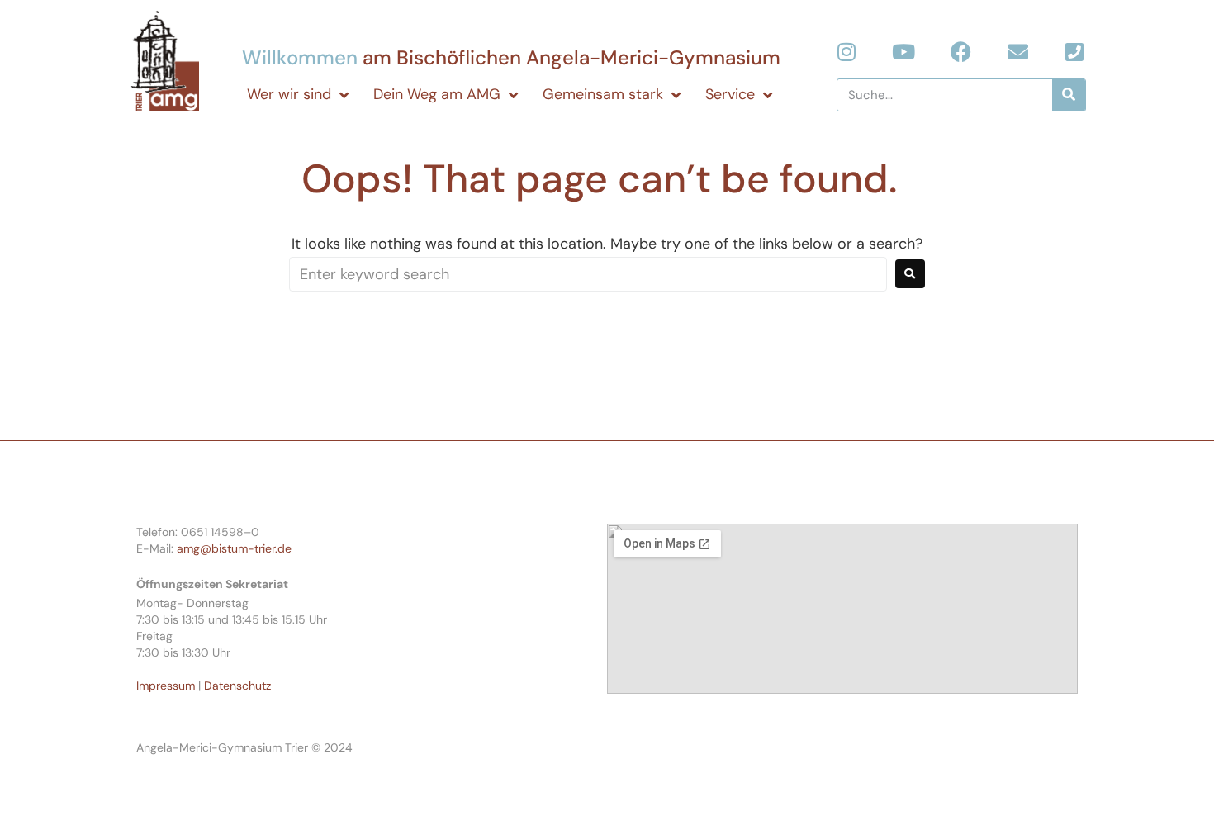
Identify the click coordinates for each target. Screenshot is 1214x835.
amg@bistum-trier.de (234, 548)
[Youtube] (904, 51)
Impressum (165, 685)
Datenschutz (237, 685)
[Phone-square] (1075, 51)
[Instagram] (847, 51)
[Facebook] (961, 51)
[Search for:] (588, 274)
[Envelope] (1018, 51)
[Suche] (1068, 95)
